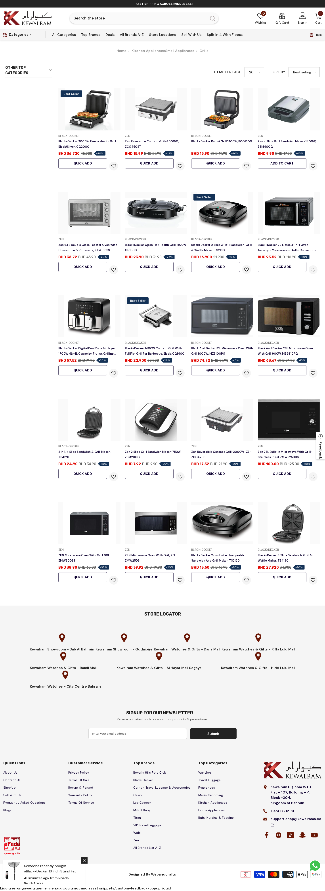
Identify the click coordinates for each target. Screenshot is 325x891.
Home (121, 50)
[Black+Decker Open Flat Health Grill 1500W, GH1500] (156, 213)
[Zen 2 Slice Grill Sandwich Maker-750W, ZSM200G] (156, 420)
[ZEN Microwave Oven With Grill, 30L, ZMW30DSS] (89, 523)
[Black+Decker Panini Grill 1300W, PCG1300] (222, 109)
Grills (203, 50)
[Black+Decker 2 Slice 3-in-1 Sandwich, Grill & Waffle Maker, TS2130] (222, 213)
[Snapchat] (302, 835)
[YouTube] (314, 835)
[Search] (144, 18)
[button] (254, 72)
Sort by (277, 72)
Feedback (320, 450)
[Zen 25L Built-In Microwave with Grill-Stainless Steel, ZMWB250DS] (289, 420)
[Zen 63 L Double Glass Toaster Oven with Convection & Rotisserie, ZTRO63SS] (89, 213)
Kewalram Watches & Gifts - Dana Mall (187, 649)
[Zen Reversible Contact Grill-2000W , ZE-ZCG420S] (222, 420)
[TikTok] (290, 835)
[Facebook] (266, 835)
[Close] (84, 860)
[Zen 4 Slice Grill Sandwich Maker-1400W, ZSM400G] (289, 109)
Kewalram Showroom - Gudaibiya (124, 649)
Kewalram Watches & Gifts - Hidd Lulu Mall (258, 667)
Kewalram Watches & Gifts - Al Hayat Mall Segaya (159, 667)
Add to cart (282, 163)
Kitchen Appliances (148, 50)
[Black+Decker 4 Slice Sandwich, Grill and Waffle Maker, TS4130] (289, 523)
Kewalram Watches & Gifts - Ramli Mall (63, 667)
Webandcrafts (163, 874)
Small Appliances (179, 50)
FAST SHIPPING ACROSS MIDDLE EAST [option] (165, 4)
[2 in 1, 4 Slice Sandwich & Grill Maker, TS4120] (89, 420)
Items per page (227, 72)
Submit (213, 733)
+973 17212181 (282, 811)
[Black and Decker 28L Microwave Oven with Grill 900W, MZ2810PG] (289, 316)
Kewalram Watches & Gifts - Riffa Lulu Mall (258, 649)
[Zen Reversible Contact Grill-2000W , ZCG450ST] (156, 109)
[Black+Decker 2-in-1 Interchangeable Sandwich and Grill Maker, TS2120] (222, 523)
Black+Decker (69, 136)
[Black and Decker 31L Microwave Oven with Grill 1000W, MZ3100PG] (222, 316)
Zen (127, 136)
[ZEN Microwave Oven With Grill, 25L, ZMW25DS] (156, 523)
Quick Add (82, 163)
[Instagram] (278, 835)
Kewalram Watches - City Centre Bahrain (65, 686)
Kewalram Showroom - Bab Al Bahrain (62, 649)
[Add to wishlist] (113, 166)
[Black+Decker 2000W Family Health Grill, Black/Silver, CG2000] (89, 109)
